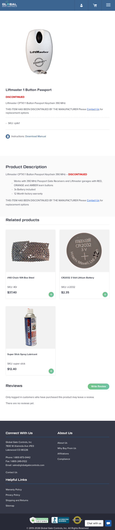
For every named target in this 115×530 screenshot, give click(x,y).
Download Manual (35, 136)
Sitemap (10, 505)
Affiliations (63, 453)
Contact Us (11, 472)
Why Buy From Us (67, 448)
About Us (62, 442)
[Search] (108, 4)
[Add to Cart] (51, 294)
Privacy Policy (13, 494)
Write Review (98, 386)
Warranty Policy (14, 489)
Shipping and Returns (17, 500)
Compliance (64, 459)
